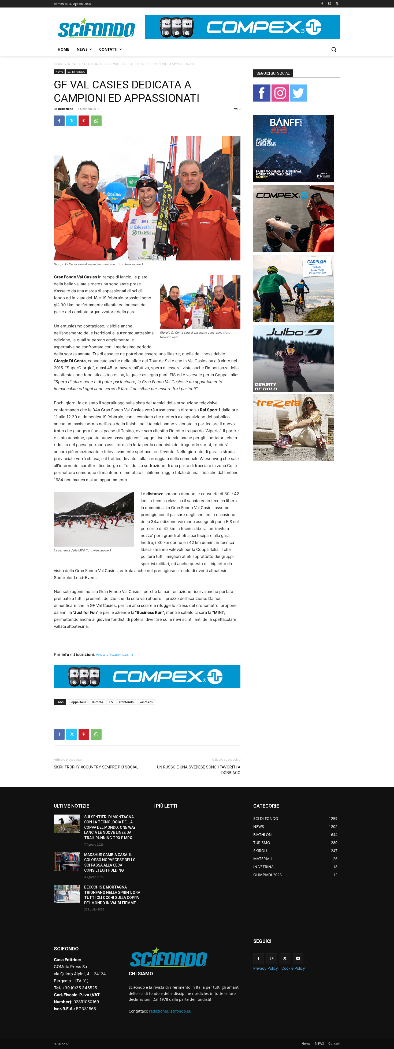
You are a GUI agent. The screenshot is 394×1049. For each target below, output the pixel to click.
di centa (97, 702)
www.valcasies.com (114, 654)
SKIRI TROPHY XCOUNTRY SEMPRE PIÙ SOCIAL (96, 767)
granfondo (126, 702)
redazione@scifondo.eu (170, 1011)
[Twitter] (337, 4)
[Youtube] (298, 958)
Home (58, 64)
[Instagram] (329, 4)
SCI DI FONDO (92, 64)
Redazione (65, 109)
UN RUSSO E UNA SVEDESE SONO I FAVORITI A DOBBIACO (198, 770)
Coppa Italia (77, 702)
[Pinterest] (84, 120)
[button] (333, 49)
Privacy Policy (265, 968)
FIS (111, 702)
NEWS (72, 64)
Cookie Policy (293, 968)
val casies (146, 702)
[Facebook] (322, 4)
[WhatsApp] (96, 120)
